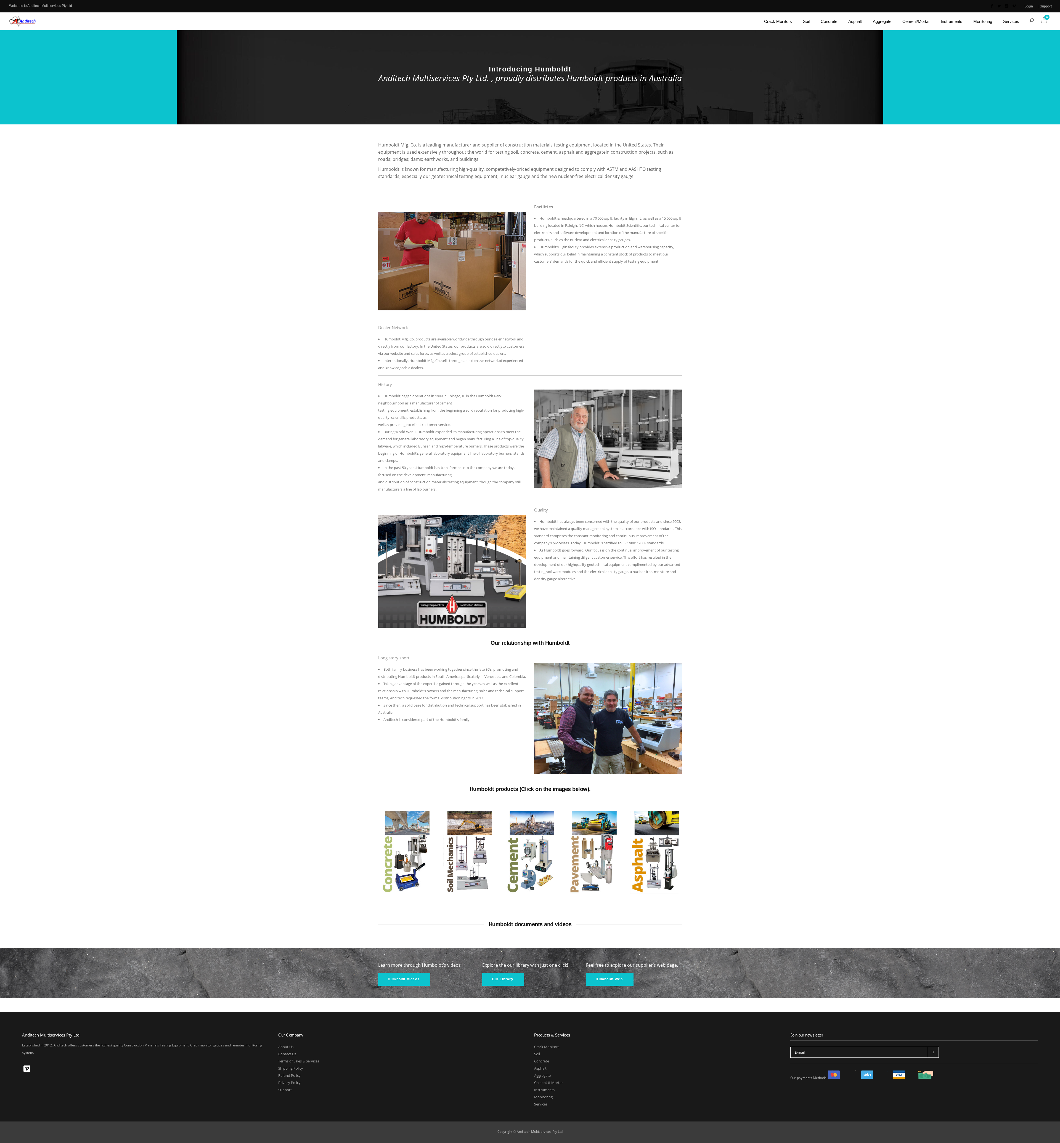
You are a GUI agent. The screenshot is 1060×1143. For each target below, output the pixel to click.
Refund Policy (289, 1075)
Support (1046, 6)
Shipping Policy (290, 1068)
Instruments (544, 1089)
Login (1028, 6)
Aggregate (542, 1075)
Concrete (541, 1061)
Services (540, 1104)
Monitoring (543, 1096)
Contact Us (287, 1053)
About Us (285, 1046)
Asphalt (540, 1068)
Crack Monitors (546, 1046)
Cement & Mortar (548, 1082)
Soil (537, 1053)
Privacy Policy (289, 1082)
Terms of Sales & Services (298, 1061)
